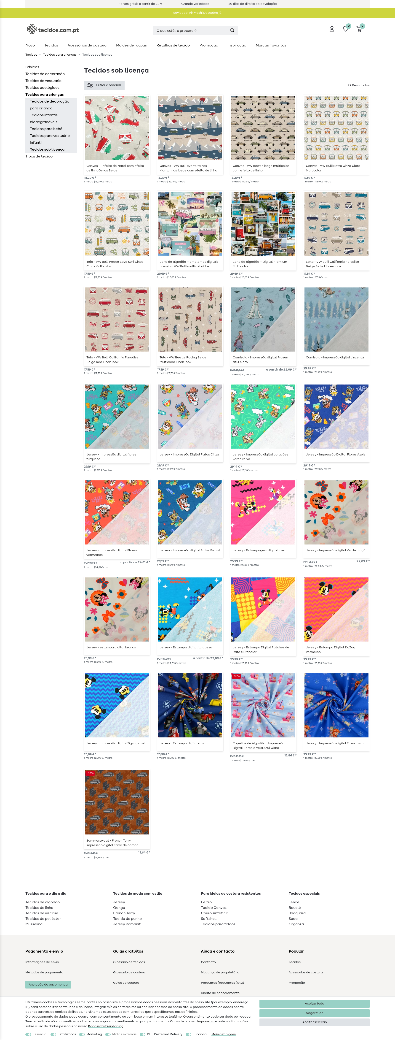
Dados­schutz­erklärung (105, 1026)
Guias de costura (126, 982)
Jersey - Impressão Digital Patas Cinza (189, 454)
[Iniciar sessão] (332, 29)
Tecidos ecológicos (42, 87)
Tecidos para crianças (59, 54)
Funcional (200, 1034)
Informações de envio (42, 962)
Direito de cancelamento (220, 993)
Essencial (40, 1034)
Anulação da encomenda (48, 984)
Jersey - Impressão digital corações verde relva (260, 457)
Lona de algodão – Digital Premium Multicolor (260, 264)
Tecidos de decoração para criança (49, 105)
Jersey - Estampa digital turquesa (186, 647)
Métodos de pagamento (44, 972)
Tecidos (51, 45)
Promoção (209, 45)
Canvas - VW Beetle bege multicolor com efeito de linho (261, 168)
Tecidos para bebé (46, 129)
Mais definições (223, 1034)
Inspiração (237, 45)
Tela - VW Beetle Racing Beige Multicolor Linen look (183, 360)
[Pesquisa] (232, 30)
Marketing (94, 1034)
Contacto (208, 962)
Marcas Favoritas (271, 45)
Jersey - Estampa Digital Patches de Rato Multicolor (261, 650)
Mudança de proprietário (220, 972)
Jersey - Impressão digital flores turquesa (111, 457)
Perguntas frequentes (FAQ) (222, 982)
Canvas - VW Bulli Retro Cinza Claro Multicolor (333, 168)
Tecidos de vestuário (43, 81)
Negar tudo (314, 1013)
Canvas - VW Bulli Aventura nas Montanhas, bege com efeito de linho (188, 168)
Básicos (32, 67)
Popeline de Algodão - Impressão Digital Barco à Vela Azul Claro (258, 746)
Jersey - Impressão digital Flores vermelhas (111, 553)
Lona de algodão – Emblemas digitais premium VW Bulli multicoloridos (189, 264)
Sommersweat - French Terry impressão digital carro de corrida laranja (112, 843)
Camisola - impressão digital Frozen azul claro (260, 360)
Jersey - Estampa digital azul (182, 743)
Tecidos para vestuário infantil (50, 139)
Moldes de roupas (131, 45)
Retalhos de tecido (173, 45)
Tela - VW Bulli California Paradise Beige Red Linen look (112, 360)
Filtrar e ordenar (108, 85)
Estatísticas (67, 1034)
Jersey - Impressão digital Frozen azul (335, 743)
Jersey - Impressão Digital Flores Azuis (335, 454)
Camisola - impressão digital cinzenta (335, 357)
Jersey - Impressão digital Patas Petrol (190, 550)
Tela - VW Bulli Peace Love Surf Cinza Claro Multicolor (114, 264)
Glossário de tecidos (129, 962)
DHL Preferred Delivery (164, 1034)
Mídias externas (124, 1034)
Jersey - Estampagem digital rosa (259, 550)
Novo (30, 45)
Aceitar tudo (314, 1003)
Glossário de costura (129, 972)
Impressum (205, 1021)
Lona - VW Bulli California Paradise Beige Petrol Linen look (332, 264)
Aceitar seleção (314, 1022)
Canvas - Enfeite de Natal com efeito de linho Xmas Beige (115, 168)
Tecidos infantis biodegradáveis (44, 118)
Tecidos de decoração (45, 74)
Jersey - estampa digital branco (111, 647)
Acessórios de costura (306, 972)
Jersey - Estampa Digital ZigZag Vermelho (330, 650)
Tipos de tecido (39, 156)
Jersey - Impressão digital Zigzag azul (115, 743)
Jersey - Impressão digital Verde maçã (336, 550)
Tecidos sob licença (47, 149)
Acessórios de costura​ (87, 45)
